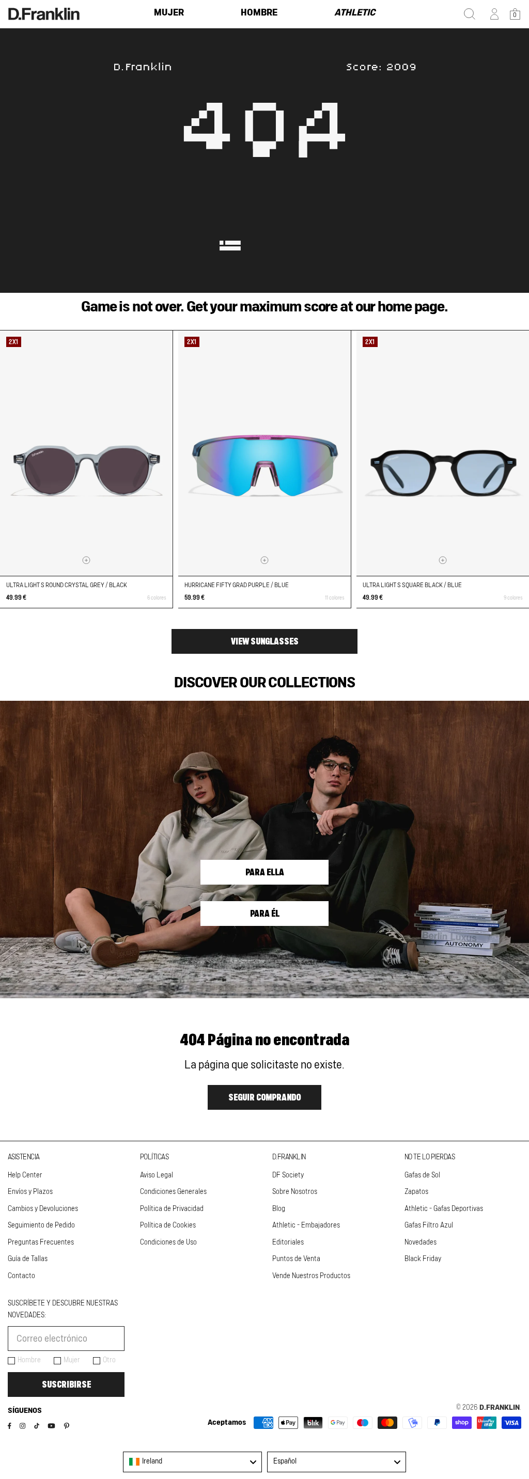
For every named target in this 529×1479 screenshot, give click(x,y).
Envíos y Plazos (30, 1191)
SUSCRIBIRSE (66, 1384)
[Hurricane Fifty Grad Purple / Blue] (264, 453)
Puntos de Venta (296, 1259)
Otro (109, 1360)
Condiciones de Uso (168, 1242)
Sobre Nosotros (294, 1191)
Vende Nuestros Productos (311, 1276)
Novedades (420, 1242)
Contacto (21, 1276)
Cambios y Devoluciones (43, 1209)
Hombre (29, 1360)
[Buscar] (469, 14)
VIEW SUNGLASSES (265, 641)
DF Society (288, 1175)
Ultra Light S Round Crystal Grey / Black (66, 585)
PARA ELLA (264, 872)
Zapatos (416, 1191)
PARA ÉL (264, 913)
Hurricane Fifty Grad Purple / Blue (236, 585)
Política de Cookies (168, 1225)
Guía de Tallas (28, 1259)
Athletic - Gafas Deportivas (443, 1209)
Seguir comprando (264, 1097)
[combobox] (192, 1462)
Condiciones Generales (173, 1191)
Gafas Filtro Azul (428, 1225)
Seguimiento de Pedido (41, 1225)
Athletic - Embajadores (306, 1225)
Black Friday (422, 1259)
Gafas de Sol (422, 1175)
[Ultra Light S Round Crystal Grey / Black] (86, 453)
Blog (278, 1209)
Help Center (25, 1175)
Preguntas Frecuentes (41, 1242)
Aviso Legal (156, 1175)
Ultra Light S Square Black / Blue (412, 585)
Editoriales (288, 1242)
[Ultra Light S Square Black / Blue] (442, 453)
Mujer (72, 1360)
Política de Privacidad (172, 1209)
